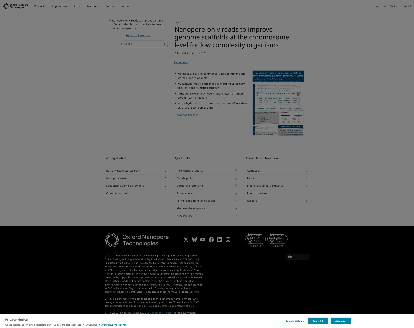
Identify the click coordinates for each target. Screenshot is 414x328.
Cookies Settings (295, 320)
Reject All (318, 320)
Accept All (340, 320)
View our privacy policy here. (113, 324)
